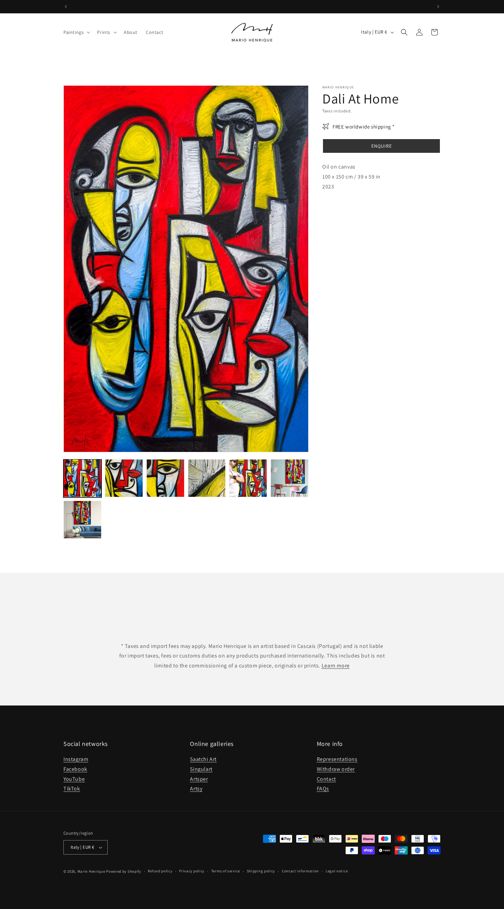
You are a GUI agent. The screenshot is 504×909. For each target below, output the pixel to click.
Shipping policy (261, 871)
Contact (326, 779)
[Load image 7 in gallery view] (82, 520)
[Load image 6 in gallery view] (290, 478)
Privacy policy (191, 871)
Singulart (201, 769)
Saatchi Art (203, 759)
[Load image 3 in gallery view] (165, 478)
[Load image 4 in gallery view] (207, 478)
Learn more (336, 665)
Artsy (196, 788)
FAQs (323, 788)
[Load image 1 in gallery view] (82, 478)
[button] (76, 32)
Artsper (199, 779)
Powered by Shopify (123, 871)
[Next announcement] (438, 6)
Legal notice (337, 871)
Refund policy (160, 871)
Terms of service (225, 871)
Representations (337, 759)
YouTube (74, 779)
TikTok (71, 788)
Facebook (75, 769)
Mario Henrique (91, 871)
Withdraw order (336, 769)
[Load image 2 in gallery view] (124, 478)
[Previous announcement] (65, 6)
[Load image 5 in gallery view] (248, 478)
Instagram (75, 759)
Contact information (300, 871)
